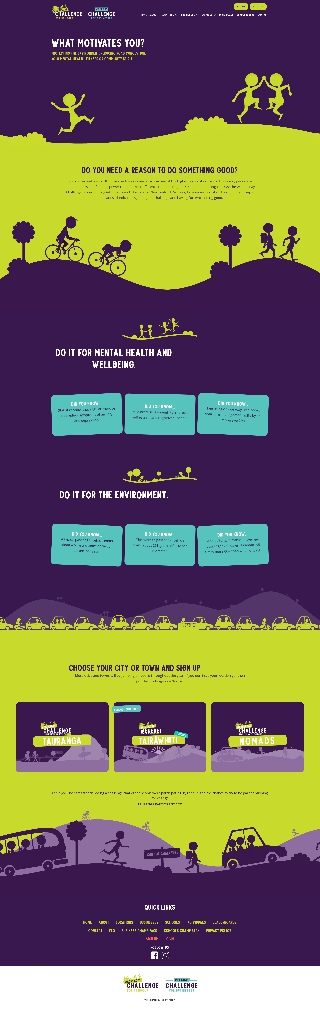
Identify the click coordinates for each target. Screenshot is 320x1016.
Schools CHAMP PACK (182, 930)
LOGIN (241, 6)
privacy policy (219, 930)
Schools (207, 14)
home (144, 14)
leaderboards (246, 14)
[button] (168, 15)
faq (112, 930)
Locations (168, 14)
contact (95, 930)
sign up (152, 938)
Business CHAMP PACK (140, 930)
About (104, 922)
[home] (83, 11)
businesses (149, 922)
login (169, 938)
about (154, 14)
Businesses (188, 14)
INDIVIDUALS (226, 14)
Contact (263, 14)
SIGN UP (258, 6)
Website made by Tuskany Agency (160, 1000)
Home (87, 922)
